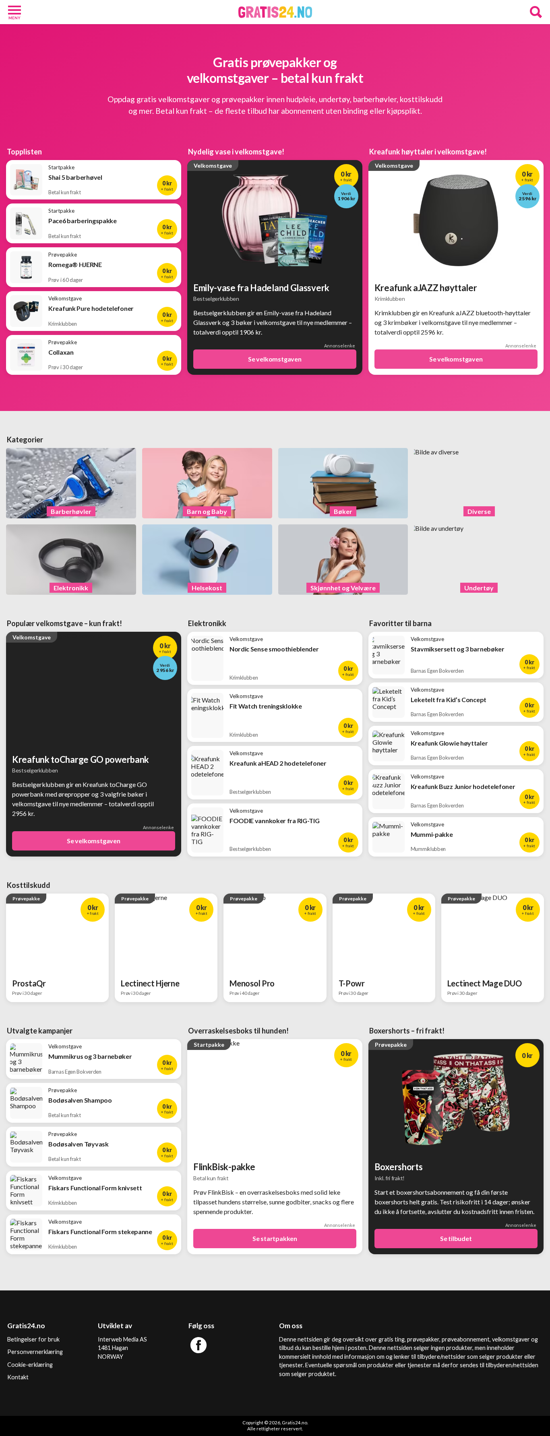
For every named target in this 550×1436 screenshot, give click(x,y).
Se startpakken (274, 1238)
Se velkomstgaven (275, 359)
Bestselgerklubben (216, 298)
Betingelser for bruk (33, 1339)
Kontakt (18, 1377)
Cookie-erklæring (30, 1364)
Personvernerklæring (35, 1351)
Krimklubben (389, 298)
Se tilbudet (456, 1238)
